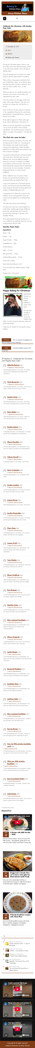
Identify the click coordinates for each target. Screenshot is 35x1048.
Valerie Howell (12, 457)
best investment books (16, 779)
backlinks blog (12, 684)
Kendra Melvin (12, 427)
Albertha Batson (13, 365)
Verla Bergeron (13, 382)
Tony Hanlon (12, 560)
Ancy (9, 50)
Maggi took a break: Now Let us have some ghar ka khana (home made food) (20, 875)
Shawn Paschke (13, 442)
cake (13, 57)
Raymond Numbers (14, 669)
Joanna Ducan (12, 500)
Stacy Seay (11, 528)
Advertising (11, 794)
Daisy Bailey (11, 412)
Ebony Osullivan (13, 575)
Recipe (17, 57)
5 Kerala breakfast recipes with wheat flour (20, 916)
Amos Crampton (13, 470)
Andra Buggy (12, 652)
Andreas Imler (12, 699)
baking (9, 57)
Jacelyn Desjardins (14, 513)
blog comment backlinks (16, 620)
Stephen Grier (12, 605)
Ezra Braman (12, 590)
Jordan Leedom (13, 485)
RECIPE (10, 54)
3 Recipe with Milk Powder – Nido (20, 833)
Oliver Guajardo (13, 637)
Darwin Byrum (12, 729)
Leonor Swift (12, 543)
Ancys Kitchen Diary (17, 13)
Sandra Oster (12, 397)
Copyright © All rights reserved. (17, 1043)
